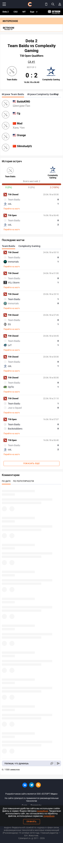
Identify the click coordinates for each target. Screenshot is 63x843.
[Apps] (46, 4)
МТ (24, 11)
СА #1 (31, 61)
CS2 (15, 11)
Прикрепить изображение (51, 763)
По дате (6, 481)
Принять (32, 821)
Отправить (58, 763)
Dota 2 (6, 11)
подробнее (42, 811)
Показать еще (31, 463)
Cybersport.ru (24, 838)
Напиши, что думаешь (17, 763)
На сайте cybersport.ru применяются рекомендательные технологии (31, 799)
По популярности (23, 481)
